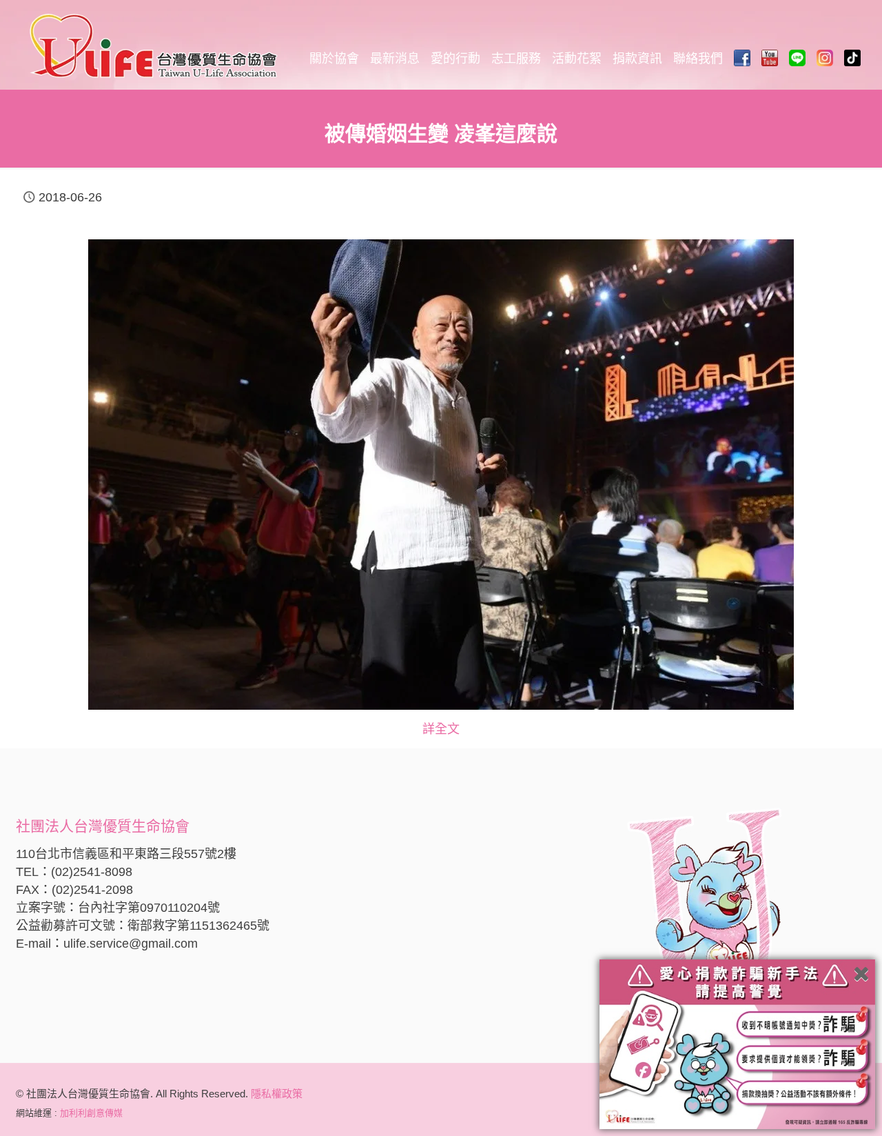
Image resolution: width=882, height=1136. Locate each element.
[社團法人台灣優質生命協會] (154, 45)
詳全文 (441, 729)
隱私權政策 (276, 1093)
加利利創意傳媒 (91, 1113)
